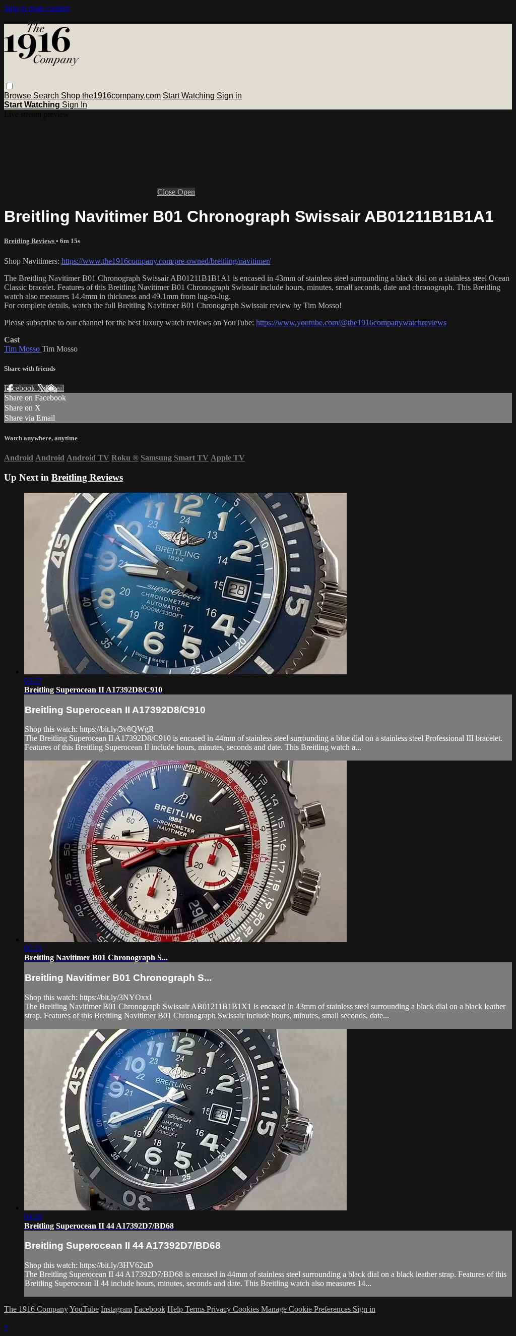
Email (54, 388)
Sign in (229, 95)
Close (167, 192)
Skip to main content (37, 8)
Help (176, 1309)
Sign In (74, 104)
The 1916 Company (36, 1309)
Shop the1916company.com (111, 95)
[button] (9, 86)
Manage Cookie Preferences (307, 1309)
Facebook (20, 388)
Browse (18, 95)
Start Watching (190, 95)
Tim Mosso (23, 348)
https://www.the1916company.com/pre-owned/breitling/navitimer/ (166, 261)
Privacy (220, 1309)
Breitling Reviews (30, 241)
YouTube (84, 1309)
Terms (196, 1309)
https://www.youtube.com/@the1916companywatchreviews (351, 322)
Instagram (116, 1309)
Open (186, 192)
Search (47, 95)
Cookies (247, 1309)
